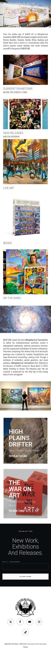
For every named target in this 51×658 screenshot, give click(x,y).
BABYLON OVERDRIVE (11, 136)
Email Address (11, 561)
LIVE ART (8, 188)
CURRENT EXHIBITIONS (17, 88)
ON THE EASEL (12, 298)
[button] (4, 3)
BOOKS (7, 243)
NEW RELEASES (13, 133)
